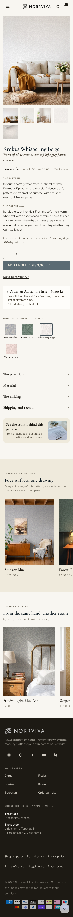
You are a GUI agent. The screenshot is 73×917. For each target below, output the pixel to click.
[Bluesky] (55, 755)
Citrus (8, 775)
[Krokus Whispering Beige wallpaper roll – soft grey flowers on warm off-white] (10, 132)
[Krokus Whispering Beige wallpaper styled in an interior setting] (27, 115)
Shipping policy (14, 856)
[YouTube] (44, 755)
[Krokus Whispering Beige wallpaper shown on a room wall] (44, 115)
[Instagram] (9, 755)
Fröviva (9, 784)
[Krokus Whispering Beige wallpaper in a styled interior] (10, 115)
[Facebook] (32, 755)
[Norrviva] (37, 6)
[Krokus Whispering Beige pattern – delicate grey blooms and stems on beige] (60, 115)
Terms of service (15, 866)
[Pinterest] (20, 755)
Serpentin (11, 792)
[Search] (58, 6)
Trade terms (55, 866)
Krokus (42, 784)
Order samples (47, 792)
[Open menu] (8, 6)
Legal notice (36, 866)
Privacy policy (56, 856)
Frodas (42, 775)
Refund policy (35, 856)
